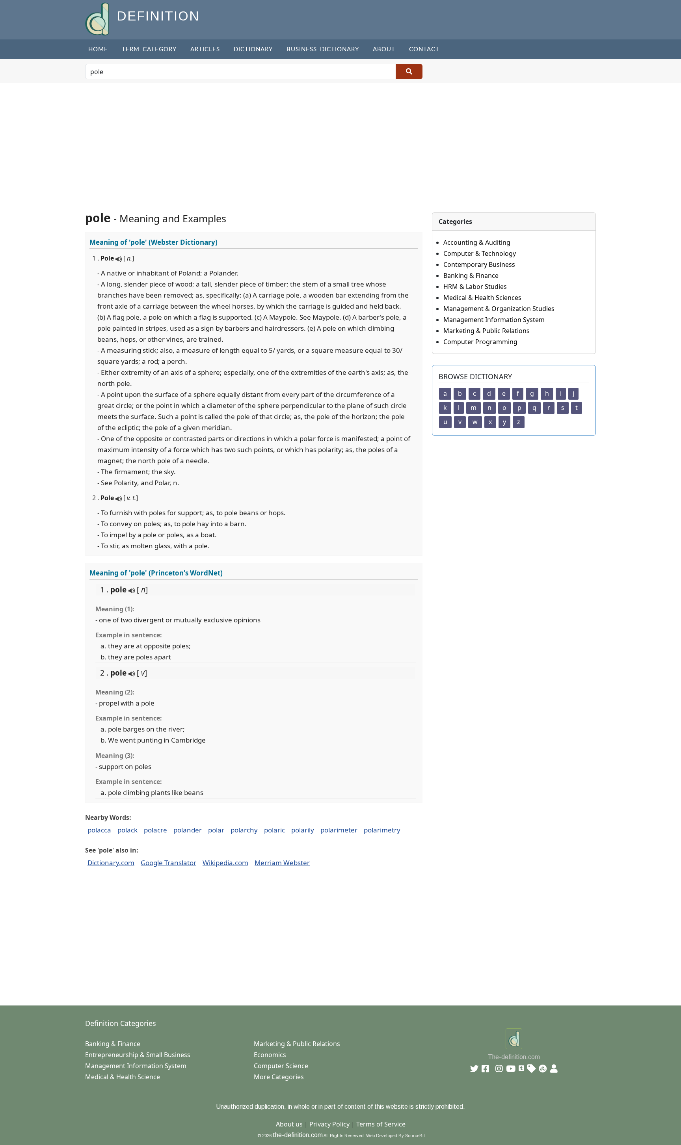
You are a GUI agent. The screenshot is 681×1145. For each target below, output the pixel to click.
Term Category (149, 49)
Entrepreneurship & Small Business (137, 1054)
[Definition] (98, 18)
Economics (270, 1054)
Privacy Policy (329, 1124)
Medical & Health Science (122, 1076)
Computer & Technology (479, 253)
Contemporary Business (479, 264)
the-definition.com (298, 1135)
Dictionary (253, 49)
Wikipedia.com (225, 862)
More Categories (279, 1076)
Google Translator (168, 862)
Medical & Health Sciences (482, 297)
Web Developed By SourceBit (395, 1135)
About (384, 49)
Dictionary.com (110, 862)
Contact (424, 49)
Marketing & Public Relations (486, 330)
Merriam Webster (282, 862)
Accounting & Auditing (476, 242)
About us (289, 1124)
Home (98, 49)
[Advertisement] (340, 142)
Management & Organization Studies (498, 308)
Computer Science (281, 1065)
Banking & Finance (471, 275)
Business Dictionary (323, 49)
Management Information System (494, 319)
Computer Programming (480, 341)
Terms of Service (381, 1124)
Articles (205, 49)
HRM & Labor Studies (475, 286)
